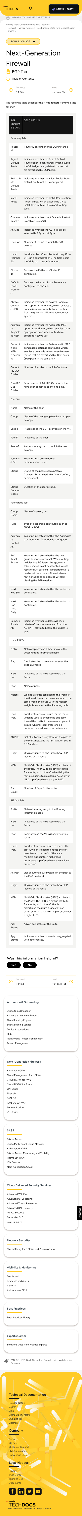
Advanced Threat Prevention (22, 1203)
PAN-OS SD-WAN (16, 1102)
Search (12, 1406)
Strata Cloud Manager (19, 1011)
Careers (13, 1443)
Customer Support (19, 1447)
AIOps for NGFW (16, 1070)
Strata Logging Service (19, 1024)
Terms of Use (16, 1479)
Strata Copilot (64, 9)
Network (45, 24)
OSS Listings (15, 1418)
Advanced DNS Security (20, 1208)
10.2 (23, 1360)
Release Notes (17, 1403)
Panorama (15, 1363)
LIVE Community (18, 1451)
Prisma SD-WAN (15, 1157)
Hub (9, 1034)
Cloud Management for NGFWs (24, 1075)
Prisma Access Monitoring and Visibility (28, 1153)
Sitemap (13, 1422)
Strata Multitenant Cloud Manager (25, 1144)
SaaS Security (14, 1222)
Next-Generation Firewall (26, 24)
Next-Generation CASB (19, 1167)
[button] (79, 1213)
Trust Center (15, 1475)
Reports (11, 1285)
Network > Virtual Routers (20, 28)
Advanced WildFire (17, 1194)
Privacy (13, 1471)
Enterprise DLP (15, 1217)
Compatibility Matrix (19, 1414)
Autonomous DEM (17, 1290)
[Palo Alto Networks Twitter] (30, 1494)
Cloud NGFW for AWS (19, 1079)
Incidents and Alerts (18, 1281)
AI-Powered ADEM (17, 1148)
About (12, 1439)
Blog (11, 1410)
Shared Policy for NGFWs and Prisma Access (31, 1249)
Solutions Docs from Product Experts (27, 1344)
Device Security (15, 1212)
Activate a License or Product (23, 1015)
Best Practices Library (18, 1317)
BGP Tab (12, 31)
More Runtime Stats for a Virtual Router (55, 28)
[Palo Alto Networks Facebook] (13, 1494)
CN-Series (12, 1089)
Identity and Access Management (25, 1038)
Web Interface (66, 1360)
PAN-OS (11, 1098)
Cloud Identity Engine (19, 1020)
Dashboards (13, 1276)
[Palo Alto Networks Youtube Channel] (38, 1494)
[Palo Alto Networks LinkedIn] (21, 1494)
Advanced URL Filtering (19, 1198)
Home (9, 24)
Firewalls (12, 1093)
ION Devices (13, 1162)
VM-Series (12, 1112)
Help (55, 1360)
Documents (15, 1482)
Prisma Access (14, 1139)
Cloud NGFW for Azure (19, 1084)
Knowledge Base (18, 1455)
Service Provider (15, 1107)
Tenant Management (18, 1043)
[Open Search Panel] (31, 9)
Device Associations (18, 1029)
